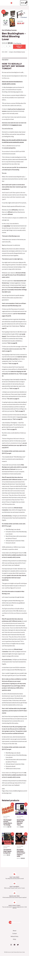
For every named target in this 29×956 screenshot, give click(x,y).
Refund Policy (14, 936)
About (14, 930)
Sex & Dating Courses (9, 30)
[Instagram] (11, 944)
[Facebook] (14, 944)
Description (5, 59)
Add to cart (19, 46)
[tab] (14, 59)
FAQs (14, 939)
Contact (14, 933)
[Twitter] (18, 944)
